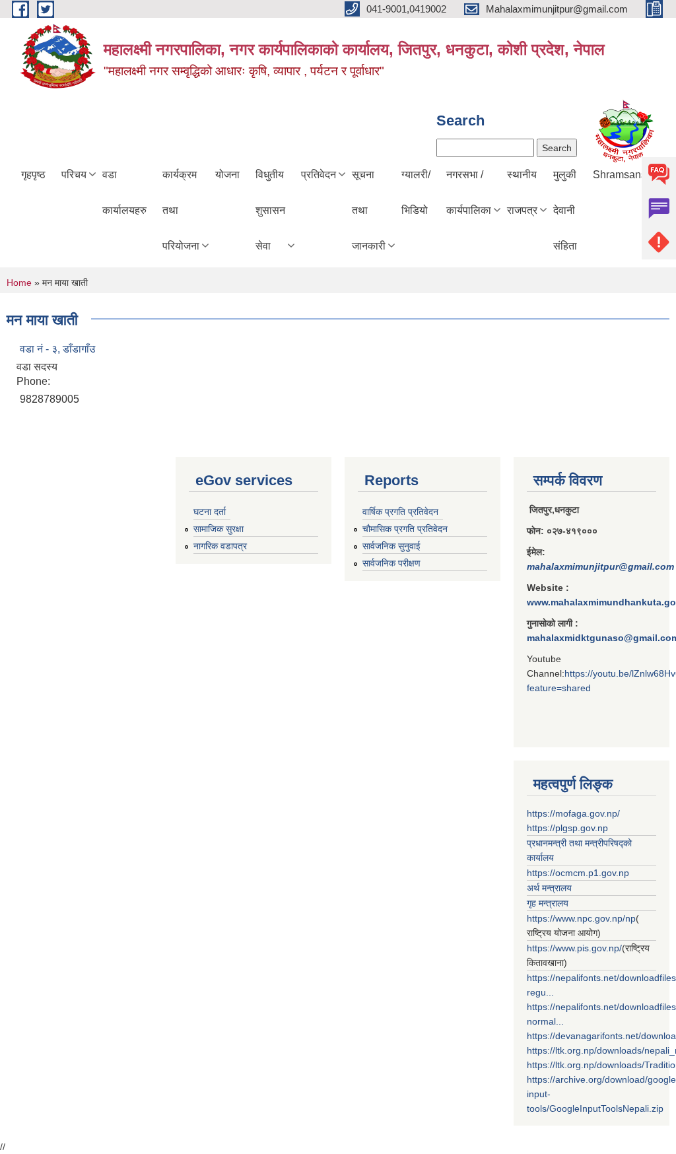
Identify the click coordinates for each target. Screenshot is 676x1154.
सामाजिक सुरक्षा (218, 529)
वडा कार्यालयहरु (124, 192)
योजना (227, 174)
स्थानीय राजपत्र (522, 192)
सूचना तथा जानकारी (369, 210)
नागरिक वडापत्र (220, 546)
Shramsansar (624, 174)
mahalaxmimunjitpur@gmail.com (600, 566)
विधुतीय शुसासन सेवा (270, 210)
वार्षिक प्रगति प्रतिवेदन (400, 511)
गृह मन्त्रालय (547, 903)
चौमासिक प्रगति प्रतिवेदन (405, 529)
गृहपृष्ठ (33, 174)
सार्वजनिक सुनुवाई (391, 546)
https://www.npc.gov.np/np (581, 918)
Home (19, 282)
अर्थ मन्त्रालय (549, 888)
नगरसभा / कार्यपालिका (468, 192)
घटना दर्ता (209, 511)
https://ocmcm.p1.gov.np (578, 872)
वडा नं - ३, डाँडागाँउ (57, 349)
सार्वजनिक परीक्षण (391, 563)
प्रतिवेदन (318, 174)
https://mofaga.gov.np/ (573, 813)
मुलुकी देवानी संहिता (565, 210)
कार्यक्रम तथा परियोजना (180, 210)
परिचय (73, 174)
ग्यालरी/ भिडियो (415, 192)
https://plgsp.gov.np (567, 828)
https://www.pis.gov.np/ (574, 948)
